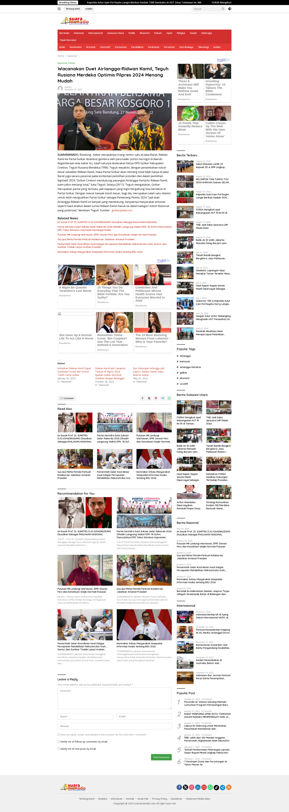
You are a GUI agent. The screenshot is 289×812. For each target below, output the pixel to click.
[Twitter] (185, 787)
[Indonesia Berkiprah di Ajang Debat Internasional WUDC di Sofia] (185, 617)
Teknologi (203, 47)
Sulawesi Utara (115, 33)
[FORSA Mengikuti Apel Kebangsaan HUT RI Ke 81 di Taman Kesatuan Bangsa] (185, 212)
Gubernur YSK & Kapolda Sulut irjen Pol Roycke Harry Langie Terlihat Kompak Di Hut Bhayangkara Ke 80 (213, 302)
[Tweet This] (149, 398)
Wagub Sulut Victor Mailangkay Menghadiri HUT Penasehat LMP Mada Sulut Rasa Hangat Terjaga (213, 318)
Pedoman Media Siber (198, 798)
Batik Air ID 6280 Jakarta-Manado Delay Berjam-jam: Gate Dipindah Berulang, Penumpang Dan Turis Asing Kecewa (211, 242)
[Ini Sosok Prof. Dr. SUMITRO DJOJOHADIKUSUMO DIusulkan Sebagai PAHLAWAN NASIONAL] (75, 422)
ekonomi (184, 378)
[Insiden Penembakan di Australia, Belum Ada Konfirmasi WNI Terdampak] (185, 662)
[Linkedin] (198, 787)
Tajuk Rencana (68, 40)
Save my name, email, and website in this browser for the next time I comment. (103, 734)
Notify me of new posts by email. (78, 748)
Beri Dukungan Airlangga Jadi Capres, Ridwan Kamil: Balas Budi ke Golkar (148, 372)
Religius (181, 33)
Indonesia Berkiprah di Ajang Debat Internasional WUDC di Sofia (212, 616)
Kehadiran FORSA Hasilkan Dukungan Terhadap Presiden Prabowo (217, 477)
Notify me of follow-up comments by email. (84, 741)
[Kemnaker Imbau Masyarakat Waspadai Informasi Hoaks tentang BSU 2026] (154, 459)
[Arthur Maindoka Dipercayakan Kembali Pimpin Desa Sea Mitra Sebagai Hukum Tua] (189, 492)
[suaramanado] (74, 20)
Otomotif (105, 47)
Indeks (89, 8)
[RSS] (228, 787)
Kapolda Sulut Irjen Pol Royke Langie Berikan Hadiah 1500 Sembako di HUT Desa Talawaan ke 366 (98, 2)
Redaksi (68, 87)
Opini (169, 33)
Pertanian (169, 47)
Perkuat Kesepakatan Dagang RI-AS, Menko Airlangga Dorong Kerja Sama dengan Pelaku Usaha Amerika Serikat (213, 631)
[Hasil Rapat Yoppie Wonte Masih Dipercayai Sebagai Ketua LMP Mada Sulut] (185, 288)
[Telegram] (222, 787)
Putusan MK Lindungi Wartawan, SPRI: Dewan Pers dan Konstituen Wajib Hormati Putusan (107, 234)
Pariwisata (121, 47)
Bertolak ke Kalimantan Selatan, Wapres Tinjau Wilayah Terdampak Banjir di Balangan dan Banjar (203, 593)
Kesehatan (76, 47)
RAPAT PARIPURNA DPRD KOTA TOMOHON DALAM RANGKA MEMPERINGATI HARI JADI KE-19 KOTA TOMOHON (207, 715)
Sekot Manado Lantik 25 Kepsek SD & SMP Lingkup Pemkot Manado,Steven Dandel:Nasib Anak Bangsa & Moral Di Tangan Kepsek (212, 166)
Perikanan (153, 47)
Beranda (64, 33)
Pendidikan (137, 47)
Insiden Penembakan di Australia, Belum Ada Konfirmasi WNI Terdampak (211, 662)
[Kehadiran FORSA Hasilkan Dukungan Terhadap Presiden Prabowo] (218, 464)
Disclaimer (176, 798)
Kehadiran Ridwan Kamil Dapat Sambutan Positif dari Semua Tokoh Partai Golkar (74, 372)
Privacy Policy (159, 798)
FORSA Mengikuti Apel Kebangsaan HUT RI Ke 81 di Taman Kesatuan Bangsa (210, 2)
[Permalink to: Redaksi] (60, 88)
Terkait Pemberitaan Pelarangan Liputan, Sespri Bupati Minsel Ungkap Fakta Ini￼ (207, 751)
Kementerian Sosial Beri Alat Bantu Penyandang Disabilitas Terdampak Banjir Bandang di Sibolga (213, 646)
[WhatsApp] (210, 787)
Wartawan (116, 798)
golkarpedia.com (122, 210)
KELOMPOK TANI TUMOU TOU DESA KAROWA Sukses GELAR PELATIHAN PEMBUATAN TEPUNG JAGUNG (212, 181)
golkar (183, 372)
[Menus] (60, 9)
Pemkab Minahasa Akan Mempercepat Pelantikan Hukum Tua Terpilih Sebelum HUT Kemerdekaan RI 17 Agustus (211, 333)
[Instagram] (191, 787)
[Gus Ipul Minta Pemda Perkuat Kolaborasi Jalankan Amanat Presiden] (75, 459)
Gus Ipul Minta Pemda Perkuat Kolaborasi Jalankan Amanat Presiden (96, 239)
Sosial (193, 33)
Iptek (62, 47)
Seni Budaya (186, 47)
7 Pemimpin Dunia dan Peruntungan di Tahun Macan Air (205, 763)
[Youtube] (204, 787)
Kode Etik (143, 798)
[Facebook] (179, 787)
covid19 (184, 383)
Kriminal (90, 47)
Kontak (130, 798)
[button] (223, 8)
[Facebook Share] (142, 398)
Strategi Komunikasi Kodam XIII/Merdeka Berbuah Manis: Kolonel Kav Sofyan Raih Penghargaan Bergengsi (217, 505)
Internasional (95, 33)
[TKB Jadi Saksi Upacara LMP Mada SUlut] (185, 227)
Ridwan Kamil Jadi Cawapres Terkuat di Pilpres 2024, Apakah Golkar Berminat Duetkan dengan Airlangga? (110, 373)
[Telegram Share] (162, 398)
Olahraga (206, 33)
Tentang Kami (73, 8)
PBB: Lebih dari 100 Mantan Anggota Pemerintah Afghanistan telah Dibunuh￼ (206, 739)
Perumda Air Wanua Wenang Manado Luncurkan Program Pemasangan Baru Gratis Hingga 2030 (206, 703)
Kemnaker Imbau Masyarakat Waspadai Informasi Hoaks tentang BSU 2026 (100, 251)
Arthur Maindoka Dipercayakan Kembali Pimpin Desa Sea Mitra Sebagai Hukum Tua (188, 505)
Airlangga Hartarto (190, 367)
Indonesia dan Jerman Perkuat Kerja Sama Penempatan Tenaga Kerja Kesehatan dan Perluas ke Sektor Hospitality (213, 677)
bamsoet (185, 361)
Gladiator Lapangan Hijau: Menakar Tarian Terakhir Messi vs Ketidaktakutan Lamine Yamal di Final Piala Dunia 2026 (213, 272)
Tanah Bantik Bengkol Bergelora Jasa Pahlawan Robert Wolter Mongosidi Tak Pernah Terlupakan (212, 257)
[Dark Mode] (229, 9)
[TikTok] (216, 787)
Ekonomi (145, 33)
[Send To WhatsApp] (169, 398)
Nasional (79, 33)
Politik (132, 33)
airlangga (185, 355)
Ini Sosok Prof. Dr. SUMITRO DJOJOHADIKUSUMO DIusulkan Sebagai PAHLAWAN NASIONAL (107, 222)
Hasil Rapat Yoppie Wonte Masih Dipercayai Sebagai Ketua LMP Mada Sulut (210, 287)
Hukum (158, 33)
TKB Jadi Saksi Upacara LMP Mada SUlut (212, 226)
